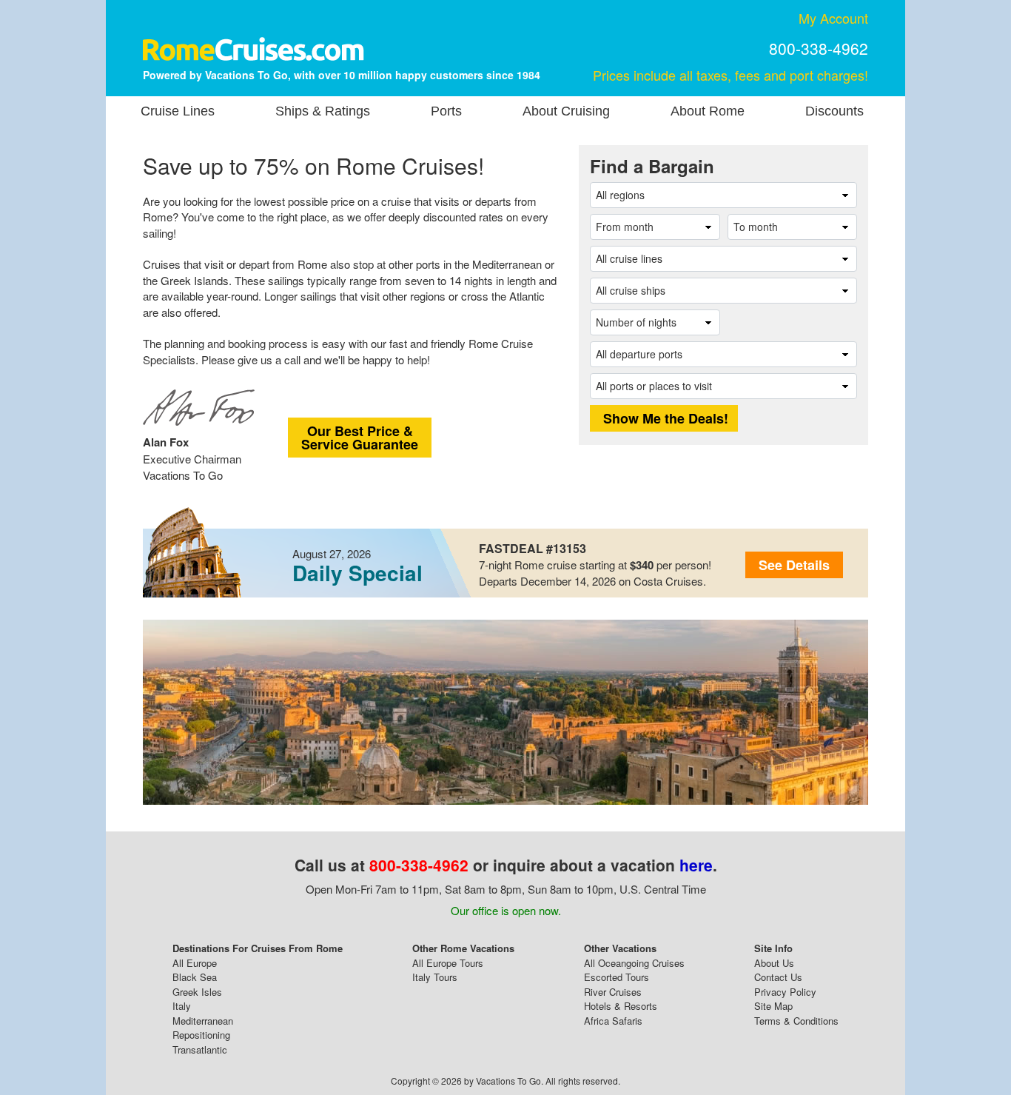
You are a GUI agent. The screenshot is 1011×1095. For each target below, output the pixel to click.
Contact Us (778, 977)
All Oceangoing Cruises (634, 963)
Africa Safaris (613, 1021)
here (696, 865)
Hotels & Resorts (620, 1006)
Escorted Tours (616, 977)
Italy (181, 1006)
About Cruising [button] (566, 111)
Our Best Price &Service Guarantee (359, 437)
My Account (833, 17)
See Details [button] (794, 565)
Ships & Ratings (322, 111)
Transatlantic (199, 1049)
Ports (446, 111)
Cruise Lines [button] (178, 111)
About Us (774, 963)
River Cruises (613, 992)
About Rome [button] (708, 111)
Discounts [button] (834, 111)
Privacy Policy (785, 992)
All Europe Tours (447, 963)
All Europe (194, 963)
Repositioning (201, 1035)
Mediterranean (202, 1021)
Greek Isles (197, 992)
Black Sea (194, 977)
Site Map (773, 1006)
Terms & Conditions (796, 1021)
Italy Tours (434, 977)
